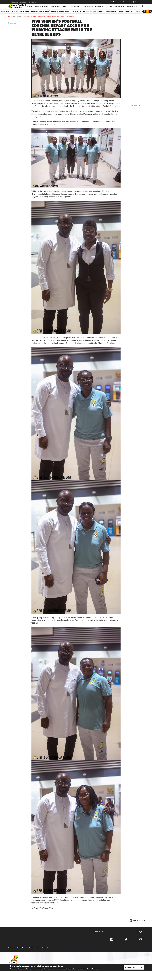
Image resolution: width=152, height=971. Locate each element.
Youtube (137, 2)
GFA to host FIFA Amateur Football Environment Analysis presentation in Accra (72, 11)
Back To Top (139, 920)
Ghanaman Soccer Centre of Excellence (23, 2)
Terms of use (46, 948)
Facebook (126, 2)
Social (10, 948)
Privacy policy (33, 948)
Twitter (115, 2)
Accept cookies (130, 967)
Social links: (98, 932)
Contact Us (20, 948)
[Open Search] (142, 6)
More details (96, 969)
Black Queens (17, 16)
